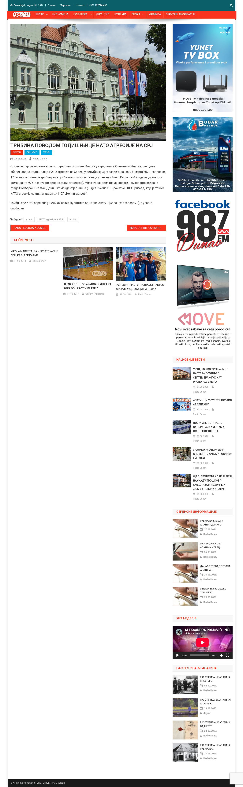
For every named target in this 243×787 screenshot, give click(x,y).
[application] (203, 642)
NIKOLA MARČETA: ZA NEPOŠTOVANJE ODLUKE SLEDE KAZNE (34, 253)
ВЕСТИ (40, 14)
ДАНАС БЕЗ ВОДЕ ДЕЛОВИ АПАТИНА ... (215, 568)
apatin (29, 219)
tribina (72, 219)
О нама (51, 5)
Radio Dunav (40, 158)
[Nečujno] (221, 655)
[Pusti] (177, 655)
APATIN (17, 152)
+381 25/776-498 (98, 5)
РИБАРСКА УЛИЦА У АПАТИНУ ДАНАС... (211, 523)
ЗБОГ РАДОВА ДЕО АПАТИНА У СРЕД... (211, 545)
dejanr (207, 713)
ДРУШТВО (103, 14)
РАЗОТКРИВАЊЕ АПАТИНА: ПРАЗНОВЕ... (215, 679)
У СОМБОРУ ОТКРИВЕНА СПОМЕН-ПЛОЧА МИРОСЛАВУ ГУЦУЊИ (212, 454)
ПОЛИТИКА (80, 14)
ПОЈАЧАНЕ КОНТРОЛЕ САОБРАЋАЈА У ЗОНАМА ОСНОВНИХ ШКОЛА (208, 427)
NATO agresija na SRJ (51, 219)
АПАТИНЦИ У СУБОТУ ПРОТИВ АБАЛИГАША (212, 402)
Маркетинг (65, 5)
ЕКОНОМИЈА (60, 14)
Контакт (80, 5)
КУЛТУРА (120, 14)
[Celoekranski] (228, 655)
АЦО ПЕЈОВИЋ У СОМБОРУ (32, 227)
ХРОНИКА (155, 14)
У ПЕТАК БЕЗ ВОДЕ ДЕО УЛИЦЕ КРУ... (213, 590)
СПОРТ (136, 14)
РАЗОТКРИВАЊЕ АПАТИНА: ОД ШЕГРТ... (215, 724)
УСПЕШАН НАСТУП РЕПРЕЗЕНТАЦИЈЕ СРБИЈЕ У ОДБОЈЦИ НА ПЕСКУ (140, 286)
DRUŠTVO (32, 152)
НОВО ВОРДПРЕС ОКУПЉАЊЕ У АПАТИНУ (148, 227)
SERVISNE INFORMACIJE (180, 14)
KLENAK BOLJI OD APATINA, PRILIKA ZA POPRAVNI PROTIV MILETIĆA (87, 286)
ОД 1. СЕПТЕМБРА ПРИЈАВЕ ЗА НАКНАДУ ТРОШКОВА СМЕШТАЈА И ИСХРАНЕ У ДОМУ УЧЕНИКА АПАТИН (213, 482)
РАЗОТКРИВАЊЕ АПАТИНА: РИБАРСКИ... (215, 747)
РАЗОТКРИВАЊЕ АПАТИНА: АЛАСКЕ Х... (215, 702)
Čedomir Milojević (94, 294)
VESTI (46, 152)
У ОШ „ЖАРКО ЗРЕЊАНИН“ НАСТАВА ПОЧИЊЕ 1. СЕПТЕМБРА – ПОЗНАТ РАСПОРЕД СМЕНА (210, 375)
